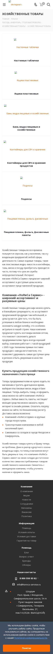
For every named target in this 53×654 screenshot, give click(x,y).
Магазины (26, 507)
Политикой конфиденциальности (30, 638)
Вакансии (27, 512)
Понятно (26, 648)
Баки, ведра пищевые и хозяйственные (26, 128)
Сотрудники (26, 503)
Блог (26, 552)
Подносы (26, 198)
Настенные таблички (26, 60)
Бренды (26, 560)
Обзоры (26, 564)
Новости (26, 499)
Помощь (26, 528)
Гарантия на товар (26, 540)
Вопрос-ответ (26, 556)
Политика (26, 516)
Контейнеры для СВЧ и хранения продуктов (26, 164)
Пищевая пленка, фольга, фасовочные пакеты (26, 233)
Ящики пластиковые (26, 93)
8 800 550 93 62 (28, 578)
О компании (26, 491)
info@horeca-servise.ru (29, 584)
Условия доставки (26, 536)
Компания (26, 486)
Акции (26, 495)
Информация (26, 523)
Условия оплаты (26, 532)
